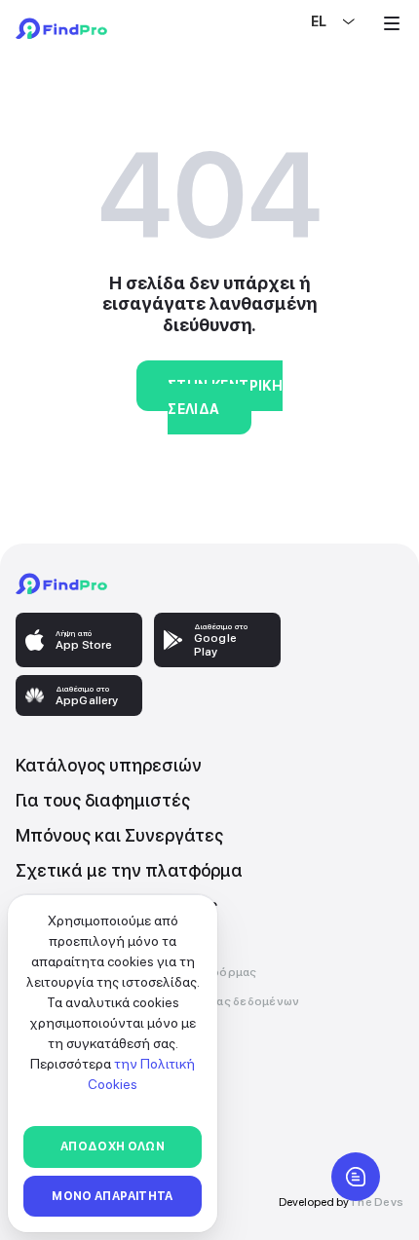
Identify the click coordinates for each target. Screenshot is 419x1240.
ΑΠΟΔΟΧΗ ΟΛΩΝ (112, 1146)
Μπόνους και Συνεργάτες (119, 835)
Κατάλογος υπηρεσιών (109, 765)
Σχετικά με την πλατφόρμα (129, 870)
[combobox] (312, 21)
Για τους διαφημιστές (103, 800)
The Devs (376, 1202)
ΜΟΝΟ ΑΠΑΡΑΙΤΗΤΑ (112, 1196)
